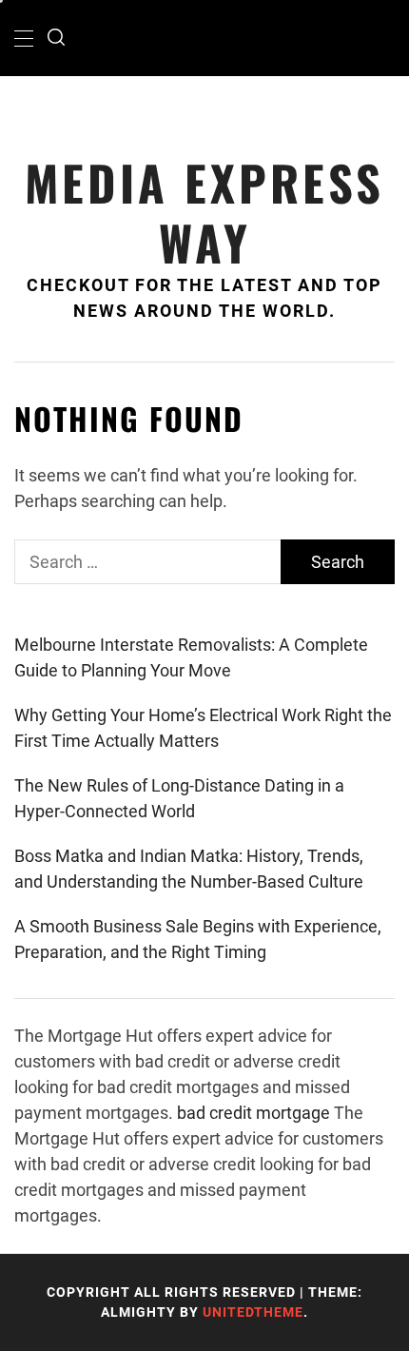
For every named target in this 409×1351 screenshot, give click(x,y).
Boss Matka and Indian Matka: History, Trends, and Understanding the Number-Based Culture (188, 868)
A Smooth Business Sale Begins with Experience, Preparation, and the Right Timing (197, 939)
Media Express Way (204, 212)
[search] (56, 38)
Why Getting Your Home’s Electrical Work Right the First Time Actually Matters (203, 728)
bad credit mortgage (253, 1113)
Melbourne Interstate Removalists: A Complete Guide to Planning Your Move (191, 657)
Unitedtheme (253, 1312)
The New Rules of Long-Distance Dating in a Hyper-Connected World (179, 798)
